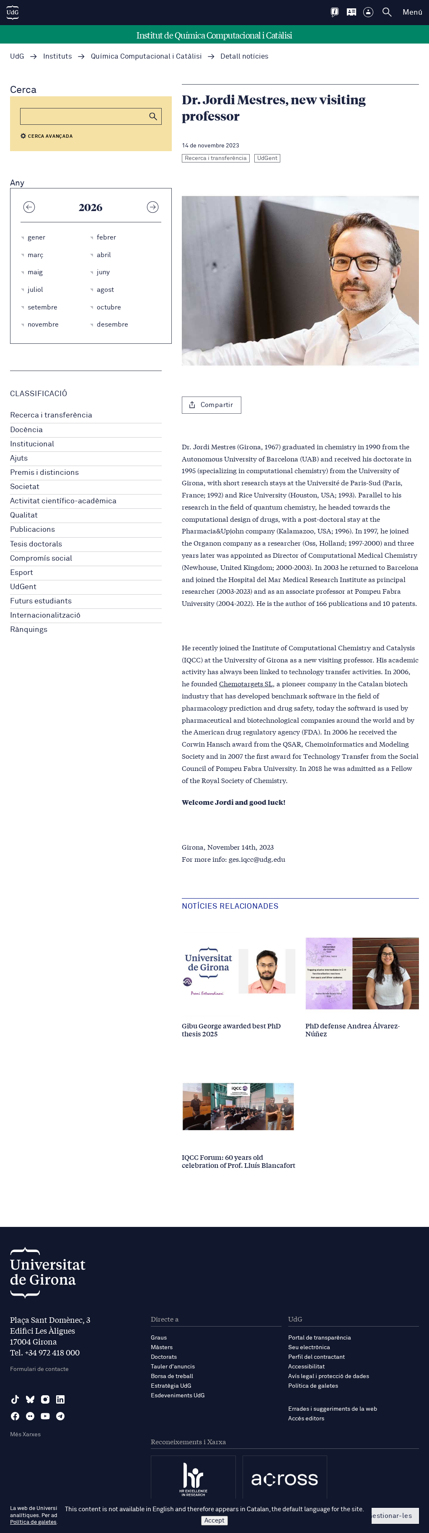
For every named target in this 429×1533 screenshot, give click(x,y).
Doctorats (164, 1357)
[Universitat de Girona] (47, 1275)
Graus (159, 1338)
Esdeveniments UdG (178, 1396)
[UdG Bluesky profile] (30, 1399)
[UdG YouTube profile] (45, 1416)
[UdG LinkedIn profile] (60, 1399)
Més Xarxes (25, 1435)
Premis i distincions (44, 473)
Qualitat (24, 515)
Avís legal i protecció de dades (328, 1376)
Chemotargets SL (246, 683)
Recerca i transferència (51, 415)
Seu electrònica (309, 1347)
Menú (412, 12)
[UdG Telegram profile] (60, 1416)
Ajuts (19, 458)
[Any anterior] (29, 206)
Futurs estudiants (41, 601)
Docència (26, 430)
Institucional (32, 444)
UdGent (23, 587)
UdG (17, 56)
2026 (91, 207)
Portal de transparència (319, 1338)
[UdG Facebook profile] (15, 1416)
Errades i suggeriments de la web (332, 1409)
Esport (21, 573)
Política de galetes (313, 1386)
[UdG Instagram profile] (45, 1399)
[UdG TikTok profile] (15, 1399)
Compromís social (41, 558)
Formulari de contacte (39, 1369)
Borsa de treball (172, 1376)
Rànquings (28, 630)
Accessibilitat (306, 1367)
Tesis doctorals (36, 544)
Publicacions (32, 529)
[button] (153, 116)
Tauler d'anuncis (173, 1367)
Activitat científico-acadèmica (63, 501)
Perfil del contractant (316, 1357)
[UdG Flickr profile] (30, 1416)
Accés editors (306, 1419)
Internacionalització (45, 615)
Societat (24, 487)
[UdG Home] (12, 12)
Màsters (162, 1347)
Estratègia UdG (171, 1386)
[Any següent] (153, 206)
